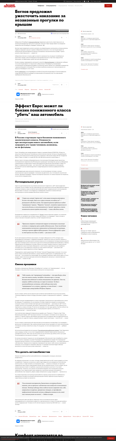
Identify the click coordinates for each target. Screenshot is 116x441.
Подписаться (69, 1)
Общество (27, 89)
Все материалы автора (34, 37)
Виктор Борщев (49, 62)
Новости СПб (47, 89)
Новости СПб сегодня (23, 416)
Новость (41, 89)
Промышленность (53, 416)
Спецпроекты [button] (51, 5)
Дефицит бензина (67, 416)
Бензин (91, 416)
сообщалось (22, 71)
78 (43, 45)
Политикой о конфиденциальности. (10, 439)
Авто (39, 416)
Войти (108, 5)
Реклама (71, 5)
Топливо (60, 416)
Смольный (20, 89)
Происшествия (34, 89)
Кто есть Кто (78, 5)
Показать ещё (84, 69)
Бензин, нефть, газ (77, 416)
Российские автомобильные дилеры (48, 330)
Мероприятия (62, 5)
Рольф (42, 214)
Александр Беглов (34, 42)
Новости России (32, 416)
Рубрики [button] (41, 5)
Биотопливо (44, 416)
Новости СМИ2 (19, 99)
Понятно (110, 438)
